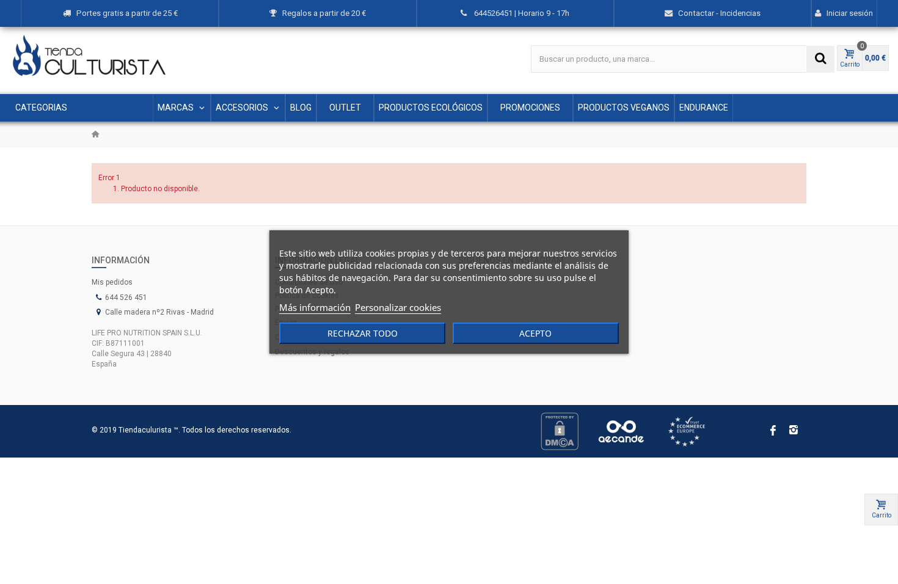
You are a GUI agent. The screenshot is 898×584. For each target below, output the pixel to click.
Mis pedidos (112, 282)
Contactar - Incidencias (719, 13)
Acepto (535, 333)
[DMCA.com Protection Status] (560, 430)
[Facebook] (773, 431)
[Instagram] (793, 431)
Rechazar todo (362, 333)
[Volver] (95, 134)
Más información (315, 307)
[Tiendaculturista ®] (89, 55)
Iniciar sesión (850, 13)
